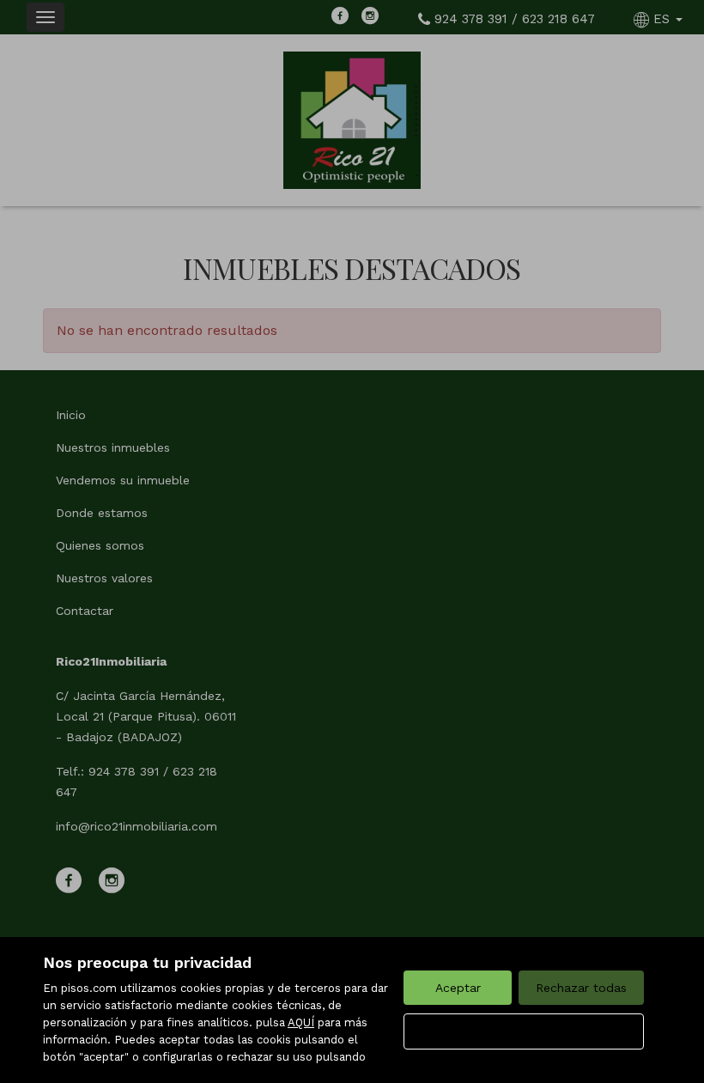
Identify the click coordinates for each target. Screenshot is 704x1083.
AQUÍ (301, 1022)
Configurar (524, 1031)
